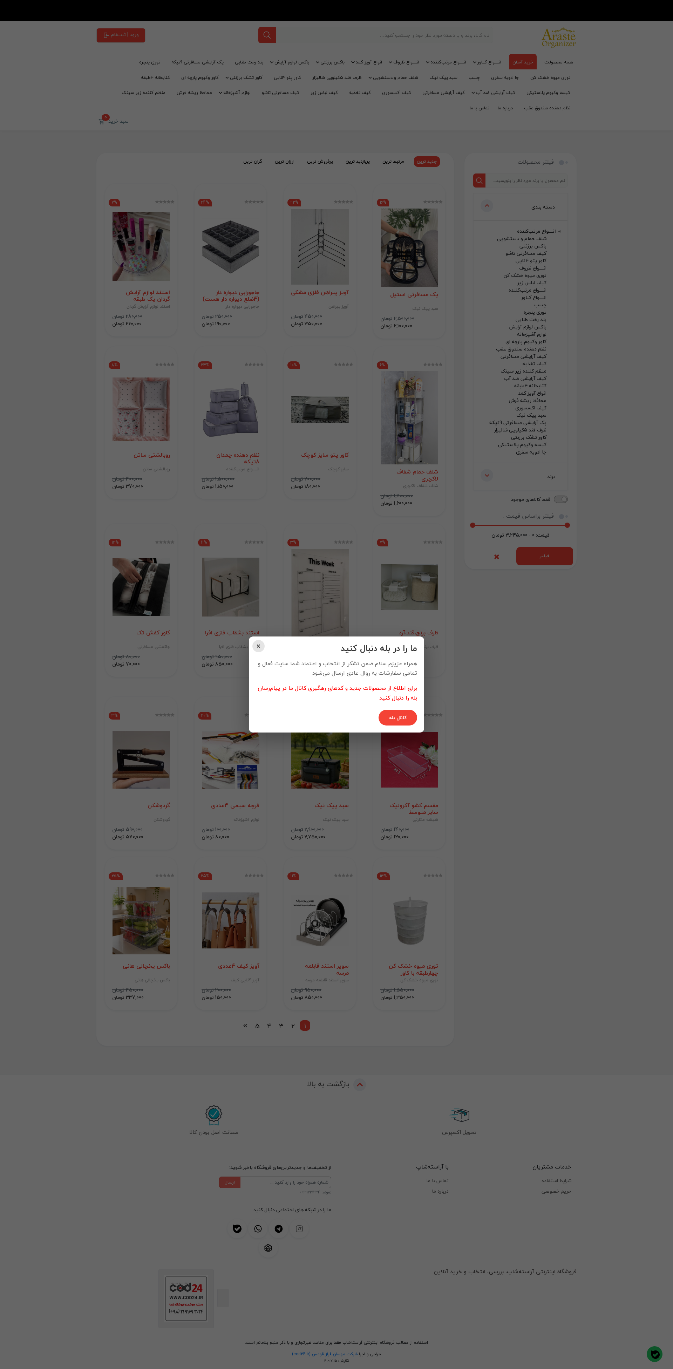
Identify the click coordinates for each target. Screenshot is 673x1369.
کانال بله (398, 717)
